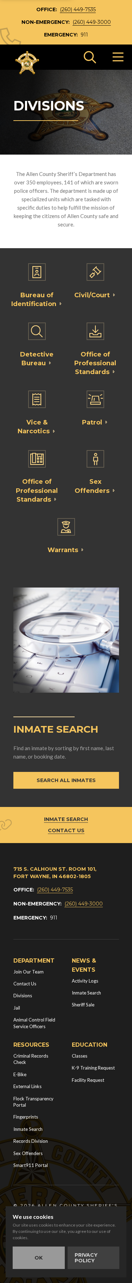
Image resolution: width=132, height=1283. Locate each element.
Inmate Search (66, 819)
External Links (27, 1086)
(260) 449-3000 (92, 22)
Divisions (22, 995)
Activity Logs (85, 981)
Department (34, 960)
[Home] (27, 62)
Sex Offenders (28, 1153)
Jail (16, 1008)
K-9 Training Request (93, 1068)
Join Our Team (28, 972)
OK (38, 1258)
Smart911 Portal (30, 1165)
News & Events (84, 965)
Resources (31, 1044)
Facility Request (88, 1080)
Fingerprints (25, 1117)
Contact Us (66, 830)
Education (89, 1044)
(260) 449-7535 (78, 9)
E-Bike (19, 1074)
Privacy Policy (86, 1258)
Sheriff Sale (83, 1004)
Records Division (30, 1141)
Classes (79, 1056)
